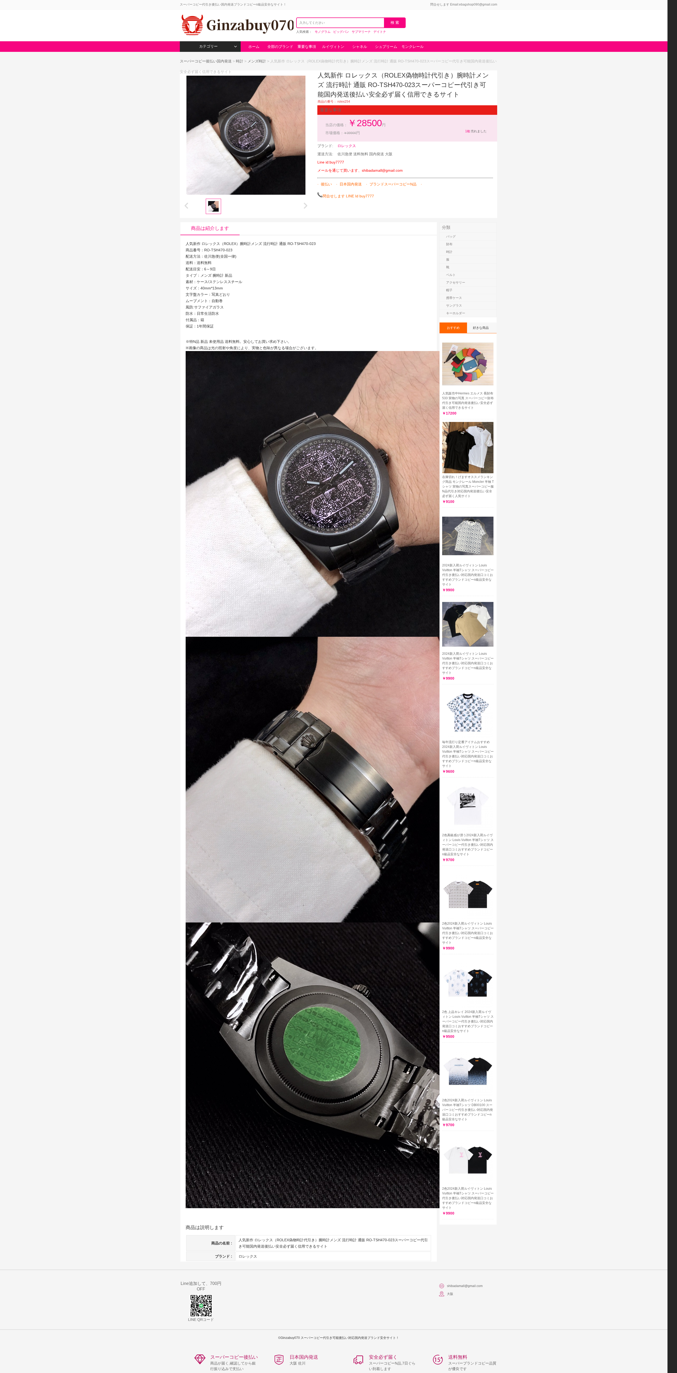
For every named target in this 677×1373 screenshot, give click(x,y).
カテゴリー (208, 46)
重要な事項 (307, 46)
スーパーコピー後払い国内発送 (206, 61)
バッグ (451, 236)
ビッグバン (341, 32)
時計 (239, 61)
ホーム (253, 46)
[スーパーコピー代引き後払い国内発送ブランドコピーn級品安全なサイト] (237, 25)
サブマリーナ (361, 32)
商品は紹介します (210, 228)
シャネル (359, 46)
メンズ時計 (257, 61)
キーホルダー (455, 313)
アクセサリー (455, 282)
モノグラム (323, 32)
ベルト (451, 275)
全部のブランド (280, 46)
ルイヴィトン (333, 46)
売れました (476, 131)
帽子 (449, 290)
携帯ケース (454, 298)
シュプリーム (386, 46)
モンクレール (412, 46)
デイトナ (379, 32)
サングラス (454, 305)
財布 (449, 244)
